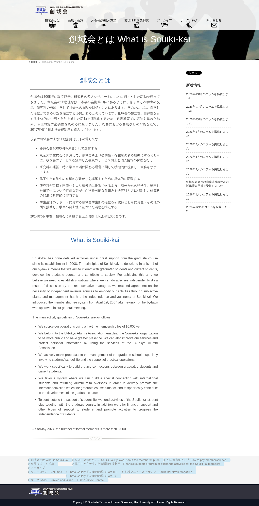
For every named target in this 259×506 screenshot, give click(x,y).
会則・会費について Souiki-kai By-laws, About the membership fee (117, 459)
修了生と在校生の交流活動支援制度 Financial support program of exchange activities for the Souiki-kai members (147, 463)
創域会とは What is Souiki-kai (49, 459)
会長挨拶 (36, 463)
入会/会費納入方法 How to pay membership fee (196, 459)
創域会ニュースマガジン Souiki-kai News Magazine (158, 471)
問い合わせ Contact (92, 480)
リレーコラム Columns (46, 471)
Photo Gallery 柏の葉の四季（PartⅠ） (92, 475)
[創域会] (58, 11)
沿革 (51, 463)
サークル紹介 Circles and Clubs (52, 480)
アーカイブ (38, 467)
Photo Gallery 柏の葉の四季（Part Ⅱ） (93, 471)
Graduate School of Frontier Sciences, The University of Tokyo (124, 502)
